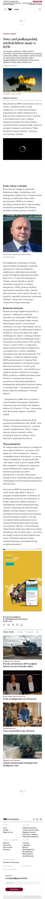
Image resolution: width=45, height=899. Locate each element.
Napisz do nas (8, 832)
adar (17, 9)
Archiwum (6, 849)
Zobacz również (8, 632)
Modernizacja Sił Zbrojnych (11, 661)
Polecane (20, 632)
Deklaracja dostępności (30, 836)
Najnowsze (29, 632)
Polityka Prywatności (29, 828)
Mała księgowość (28, 849)
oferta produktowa (9, 869)
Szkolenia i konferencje (11, 862)
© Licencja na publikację (12, 617)
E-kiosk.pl (25, 843)
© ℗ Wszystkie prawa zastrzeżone (15, 619)
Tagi (37, 632)
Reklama (6, 843)
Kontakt (5, 830)
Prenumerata (7, 847)
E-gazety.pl (26, 845)
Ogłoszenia (7, 845)
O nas (5, 828)
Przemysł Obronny (9, 34)
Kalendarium (26, 866)
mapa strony (7, 866)
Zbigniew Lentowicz (10, 98)
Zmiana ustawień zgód (30, 830)
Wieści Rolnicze (27, 854)
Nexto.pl (25, 847)
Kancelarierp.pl (27, 852)
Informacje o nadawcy (30, 834)
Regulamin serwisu (29, 832)
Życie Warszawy (28, 856)
